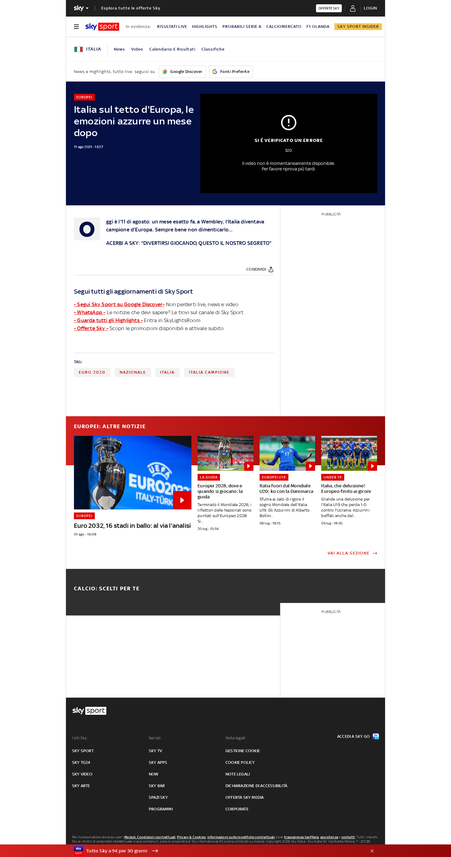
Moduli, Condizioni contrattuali (149, 837)
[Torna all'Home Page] (102, 27)
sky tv (155, 750)
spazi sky (158, 797)
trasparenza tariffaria (301, 837)
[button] (216, 851)
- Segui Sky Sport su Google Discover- (119, 304)
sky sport (83, 750)
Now (154, 774)
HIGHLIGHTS (205, 26)
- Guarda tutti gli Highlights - (108, 320)
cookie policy (240, 762)
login (370, 8)
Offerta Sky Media (245, 797)
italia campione (209, 372)
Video (137, 49)
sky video (82, 774)
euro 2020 (92, 372)
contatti (348, 837)
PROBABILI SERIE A (241, 26)
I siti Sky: (79, 738)
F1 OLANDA (318, 26)
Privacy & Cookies (191, 837)
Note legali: (236, 738)
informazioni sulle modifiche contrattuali (241, 837)
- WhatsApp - (89, 312)
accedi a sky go (353, 736)
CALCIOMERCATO (284, 26)
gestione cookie (243, 750)
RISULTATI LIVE (172, 26)
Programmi (161, 809)
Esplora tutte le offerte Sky (130, 8)
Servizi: (155, 738)
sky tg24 (81, 762)
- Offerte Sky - (91, 328)
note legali (238, 774)
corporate (237, 809)
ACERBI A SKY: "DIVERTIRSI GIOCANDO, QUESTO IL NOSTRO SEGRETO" (189, 243)
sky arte (81, 785)
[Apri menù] (76, 27)
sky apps (158, 762)
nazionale (133, 372)
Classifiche (213, 49)
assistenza (329, 837)
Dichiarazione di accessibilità (256, 785)
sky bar (157, 785)
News (119, 49)
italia (167, 372)
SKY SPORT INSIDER (358, 26)
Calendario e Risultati (172, 49)
